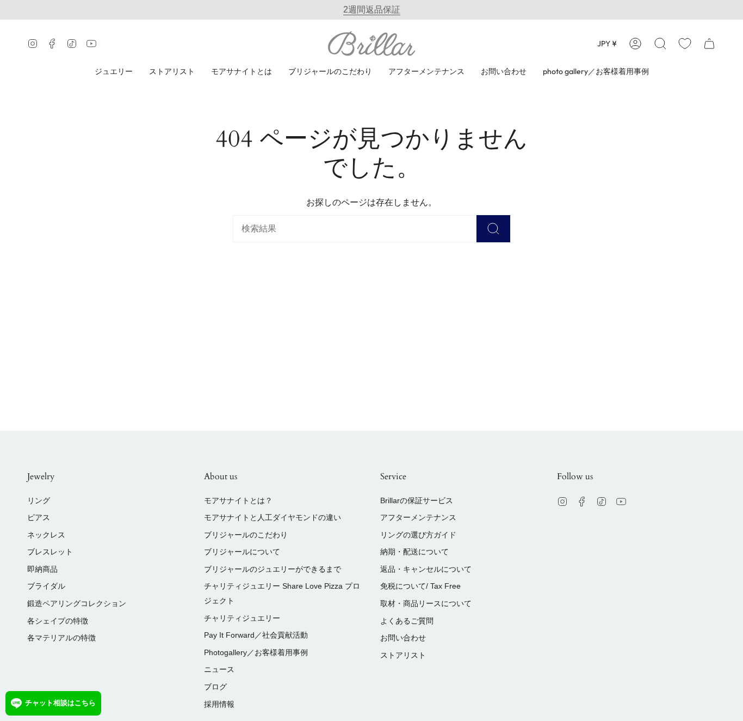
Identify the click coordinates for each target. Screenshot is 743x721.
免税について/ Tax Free (420, 586)
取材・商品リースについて (426, 603)
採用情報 (219, 704)
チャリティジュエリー (242, 618)
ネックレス (46, 534)
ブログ (215, 686)
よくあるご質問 (407, 620)
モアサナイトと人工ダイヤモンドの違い (272, 517)
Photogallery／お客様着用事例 (256, 652)
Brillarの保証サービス (416, 500)
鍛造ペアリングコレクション (76, 603)
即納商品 (42, 569)
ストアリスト (403, 655)
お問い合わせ (403, 637)
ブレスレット (50, 551)
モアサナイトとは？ (238, 500)
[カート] (709, 43)
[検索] (493, 228)
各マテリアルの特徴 (61, 637)
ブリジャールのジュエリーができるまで (272, 569)
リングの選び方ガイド (418, 534)
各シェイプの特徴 (57, 620)
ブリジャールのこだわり (246, 534)
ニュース (219, 669)
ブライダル (46, 586)
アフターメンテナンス (418, 517)
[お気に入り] (685, 43)
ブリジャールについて (242, 551)
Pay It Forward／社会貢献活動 (256, 635)
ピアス (38, 517)
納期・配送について (414, 551)
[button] (660, 43)
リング (38, 500)
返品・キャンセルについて (426, 569)
